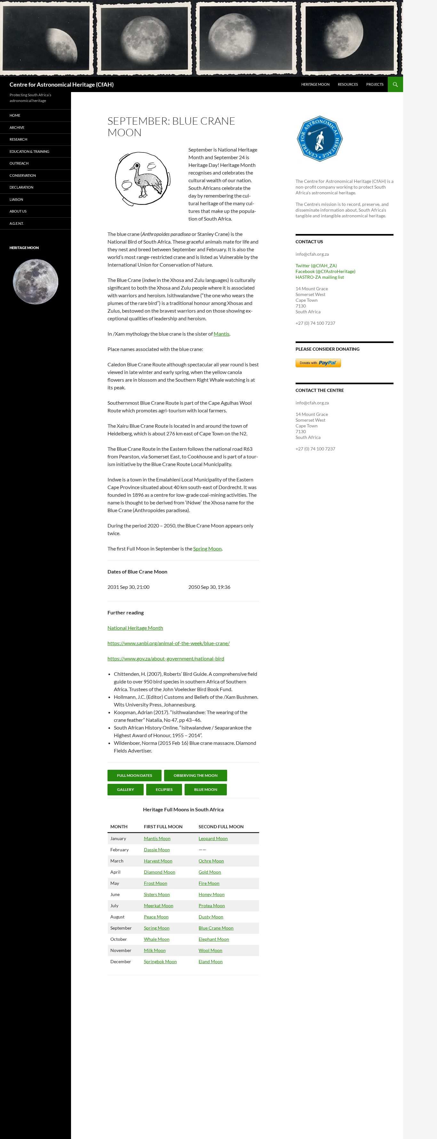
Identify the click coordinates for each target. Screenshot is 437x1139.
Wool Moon (210, 950)
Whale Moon (157, 939)
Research (18, 139)
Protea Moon (212, 905)
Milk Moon (155, 950)
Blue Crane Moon (216, 928)
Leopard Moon (213, 838)
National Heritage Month (135, 628)
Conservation (23, 175)
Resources (348, 84)
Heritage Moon (315, 84)
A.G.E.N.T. (16, 223)
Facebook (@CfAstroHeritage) (325, 271)
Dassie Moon (157, 849)
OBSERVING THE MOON (196, 775)
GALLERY (125, 789)
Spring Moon (207, 548)
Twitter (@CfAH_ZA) (316, 265)
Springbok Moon (160, 961)
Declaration (21, 187)
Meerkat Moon (158, 905)
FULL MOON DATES (134, 775)
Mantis (221, 334)
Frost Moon (155, 883)
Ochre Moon (211, 860)
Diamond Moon (159, 872)
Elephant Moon (214, 939)
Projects (375, 84)
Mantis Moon (157, 838)
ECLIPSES (164, 789)
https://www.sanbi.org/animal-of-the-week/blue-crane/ (168, 643)
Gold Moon (210, 872)
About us (18, 211)
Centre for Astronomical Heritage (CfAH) (62, 84)
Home (15, 115)
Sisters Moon (157, 894)
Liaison (16, 199)
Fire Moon (209, 883)
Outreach (19, 163)
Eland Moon (211, 961)
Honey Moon (212, 894)
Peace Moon (156, 916)
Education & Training (29, 151)
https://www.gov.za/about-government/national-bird (165, 658)
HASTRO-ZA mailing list (320, 277)
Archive (17, 127)
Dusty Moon (211, 916)
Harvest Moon (158, 860)
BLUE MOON (205, 789)
